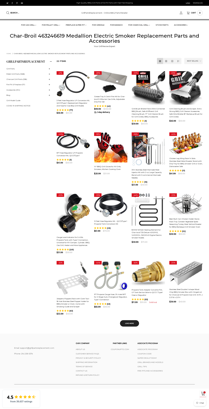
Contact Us (81, 371)
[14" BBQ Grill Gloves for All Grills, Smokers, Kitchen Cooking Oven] (110, 147)
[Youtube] (21, 3)
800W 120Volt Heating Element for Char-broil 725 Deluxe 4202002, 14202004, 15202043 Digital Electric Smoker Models (147, 234)
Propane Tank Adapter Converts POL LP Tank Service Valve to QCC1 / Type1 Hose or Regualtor (147, 292)
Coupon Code (144, 354)
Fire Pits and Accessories (150, 371)
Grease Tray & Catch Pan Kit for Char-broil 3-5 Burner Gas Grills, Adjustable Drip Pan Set (109, 99)
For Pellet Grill (50, 25)
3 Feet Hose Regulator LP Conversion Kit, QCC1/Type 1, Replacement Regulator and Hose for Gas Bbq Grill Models (73, 103)
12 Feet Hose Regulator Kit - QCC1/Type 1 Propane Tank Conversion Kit (110, 222)
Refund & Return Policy (87, 375)
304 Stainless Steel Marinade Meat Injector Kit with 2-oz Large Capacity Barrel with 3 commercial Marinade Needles (147, 174)
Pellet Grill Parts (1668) (15, 74)
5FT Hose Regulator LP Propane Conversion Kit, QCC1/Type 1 (70, 154)
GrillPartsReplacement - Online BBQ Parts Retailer (104, 13)
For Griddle (98, 25)
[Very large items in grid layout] (172, 61)
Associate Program (147, 349)
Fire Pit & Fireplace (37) (15, 85)
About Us (80, 349)
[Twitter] (7, 3)
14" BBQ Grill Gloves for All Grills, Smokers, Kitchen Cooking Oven (107, 167)
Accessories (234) (13, 90)
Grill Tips (142, 366)
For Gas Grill (28, 25)
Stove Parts (162, 25)
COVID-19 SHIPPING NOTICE (18, 106)
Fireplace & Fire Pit (75, 25)
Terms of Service (84, 366)
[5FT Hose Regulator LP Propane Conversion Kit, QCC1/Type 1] (73, 140)
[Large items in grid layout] (166, 61)
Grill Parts (10, 69)
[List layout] (178, 61)
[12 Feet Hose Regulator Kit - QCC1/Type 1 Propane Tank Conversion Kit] (110, 205)
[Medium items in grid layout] (160, 61)
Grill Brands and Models (150, 362)
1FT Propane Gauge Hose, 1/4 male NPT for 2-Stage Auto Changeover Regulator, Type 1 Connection (110, 297)
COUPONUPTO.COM (120, 349)
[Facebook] (12, 3)
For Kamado (116, 25)
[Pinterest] (17, 3)
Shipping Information (86, 362)
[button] (65, 110)
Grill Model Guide (13, 100)
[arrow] (49, 69)
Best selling (192, 61)
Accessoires (180, 25)
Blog (8, 95)
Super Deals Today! (147, 358)
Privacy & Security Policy (88, 358)
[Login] (183, 13)
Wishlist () (198, 3)
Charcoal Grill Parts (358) (16, 79)
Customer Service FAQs (87, 354)
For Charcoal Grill (138, 25)
